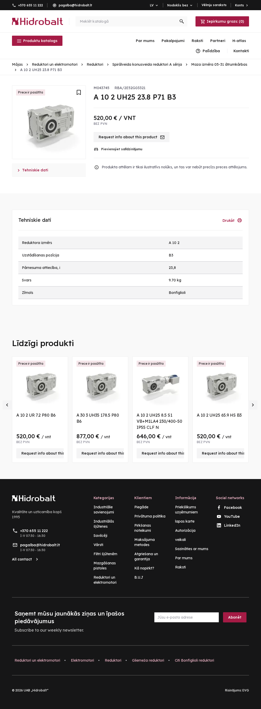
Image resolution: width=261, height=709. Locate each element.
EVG (245, 690)
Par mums (145, 40)
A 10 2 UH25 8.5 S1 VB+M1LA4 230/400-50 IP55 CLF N (159, 421)
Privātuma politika (149, 516)
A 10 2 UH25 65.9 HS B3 (219, 415)
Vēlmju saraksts (214, 5)
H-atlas (239, 40)
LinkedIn (232, 525)
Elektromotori (82, 660)
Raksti (197, 40)
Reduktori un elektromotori (37, 660)
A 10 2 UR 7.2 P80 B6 (36, 415)
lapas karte (184, 521)
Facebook (233, 507)
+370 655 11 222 (30, 5)
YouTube (232, 516)
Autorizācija (185, 530)
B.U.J (138, 577)
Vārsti (98, 544)
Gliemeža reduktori (148, 660)
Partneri (217, 40)
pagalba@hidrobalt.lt (75, 5)
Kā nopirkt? (144, 568)
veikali (180, 539)
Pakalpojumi (173, 40)
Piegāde (141, 507)
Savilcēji (100, 535)
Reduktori (113, 660)
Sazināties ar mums (191, 549)
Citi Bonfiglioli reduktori (194, 660)
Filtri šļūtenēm (105, 554)
